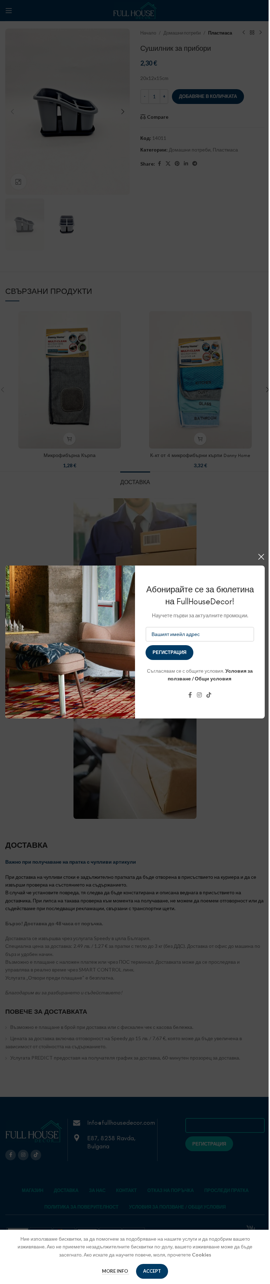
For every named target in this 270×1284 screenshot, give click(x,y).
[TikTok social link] (209, 695)
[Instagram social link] (199, 695)
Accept (152, 1271)
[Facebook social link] (190, 695)
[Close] (261, 557)
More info (115, 1271)
